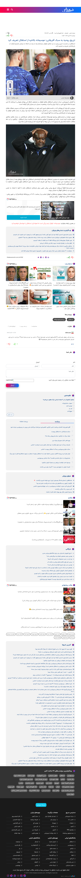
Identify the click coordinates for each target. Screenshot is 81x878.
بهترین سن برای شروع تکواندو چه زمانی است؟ (60, 565)
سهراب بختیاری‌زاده (67, 403)
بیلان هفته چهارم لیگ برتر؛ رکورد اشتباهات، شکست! (58, 687)
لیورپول (57, 783)
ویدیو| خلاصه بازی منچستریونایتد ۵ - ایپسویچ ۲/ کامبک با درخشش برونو (52, 675)
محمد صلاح (53, 848)
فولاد (72, 855)
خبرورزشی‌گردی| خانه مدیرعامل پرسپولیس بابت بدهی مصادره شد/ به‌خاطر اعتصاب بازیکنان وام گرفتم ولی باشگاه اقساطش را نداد (41, 690)
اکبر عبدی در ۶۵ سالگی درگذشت (63, 489)
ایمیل (38, 362)
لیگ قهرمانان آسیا (59, 33)
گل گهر (72, 859)
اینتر (37, 848)
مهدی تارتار (69, 406)
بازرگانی (68, 549)
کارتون (54, 830)
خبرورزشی (68, 10)
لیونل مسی (70, 794)
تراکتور (63, 779)
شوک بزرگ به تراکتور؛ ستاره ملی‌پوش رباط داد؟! (57, 436)
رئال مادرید (70, 779)
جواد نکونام (17, 833)
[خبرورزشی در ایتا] (21, 876)
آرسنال (36, 842)
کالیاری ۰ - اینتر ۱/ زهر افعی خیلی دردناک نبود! (60, 672)
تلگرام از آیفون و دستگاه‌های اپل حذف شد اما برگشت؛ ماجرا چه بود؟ (54, 483)
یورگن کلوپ (53, 852)
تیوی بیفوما (20, 787)
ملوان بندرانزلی (53, 776)
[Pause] (43, 218)
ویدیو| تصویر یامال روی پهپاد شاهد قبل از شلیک (59, 492)
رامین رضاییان (30, 783)
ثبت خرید (23, 217)
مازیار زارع (49, 783)
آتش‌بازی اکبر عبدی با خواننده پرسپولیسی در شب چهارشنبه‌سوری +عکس (52, 486)
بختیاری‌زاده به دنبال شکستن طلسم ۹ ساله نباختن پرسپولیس (53, 458)
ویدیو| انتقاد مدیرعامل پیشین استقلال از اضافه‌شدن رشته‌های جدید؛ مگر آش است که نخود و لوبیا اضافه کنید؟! (42, 655)
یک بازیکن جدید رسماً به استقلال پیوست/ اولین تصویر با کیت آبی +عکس (52, 752)
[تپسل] (8, 199)
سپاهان (72, 852)
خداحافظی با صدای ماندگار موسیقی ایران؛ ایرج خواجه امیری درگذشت (54, 480)
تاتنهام (36, 862)
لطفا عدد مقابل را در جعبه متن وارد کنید (62, 380)
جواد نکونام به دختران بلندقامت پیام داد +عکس (59, 712)
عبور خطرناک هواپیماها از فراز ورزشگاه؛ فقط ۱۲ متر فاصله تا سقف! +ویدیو (53, 240)
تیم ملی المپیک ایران (68, 783)
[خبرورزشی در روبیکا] (18, 876)
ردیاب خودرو (57, 634)
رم (19, 848)
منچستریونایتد (16, 859)
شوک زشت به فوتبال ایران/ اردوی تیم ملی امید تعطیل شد (56, 706)
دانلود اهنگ (26, 634)
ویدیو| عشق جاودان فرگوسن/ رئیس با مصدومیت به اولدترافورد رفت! (54, 703)
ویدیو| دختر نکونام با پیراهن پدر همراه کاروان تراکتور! (56, 462)
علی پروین (11, 787)
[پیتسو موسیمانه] (40, 72)
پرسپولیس (70, 776)
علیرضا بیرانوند (34, 820)
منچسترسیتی (46, 791)
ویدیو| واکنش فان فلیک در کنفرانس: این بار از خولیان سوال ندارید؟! (54, 717)
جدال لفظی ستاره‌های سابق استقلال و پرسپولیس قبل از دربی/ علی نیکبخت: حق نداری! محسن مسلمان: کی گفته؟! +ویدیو (40, 678)
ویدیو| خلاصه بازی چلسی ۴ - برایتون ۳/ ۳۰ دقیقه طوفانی (57, 738)
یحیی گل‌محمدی (16, 830)
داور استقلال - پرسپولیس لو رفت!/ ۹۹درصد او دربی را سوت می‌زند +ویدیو (52, 684)
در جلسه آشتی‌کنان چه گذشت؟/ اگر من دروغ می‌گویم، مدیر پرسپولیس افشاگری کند (49, 720)
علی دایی (35, 826)
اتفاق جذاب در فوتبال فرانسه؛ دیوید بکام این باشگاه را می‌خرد (56, 243)
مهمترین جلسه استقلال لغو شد (63, 749)
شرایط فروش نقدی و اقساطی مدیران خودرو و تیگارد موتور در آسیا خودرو (53, 573)
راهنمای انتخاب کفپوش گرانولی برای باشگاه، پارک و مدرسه (57, 571)
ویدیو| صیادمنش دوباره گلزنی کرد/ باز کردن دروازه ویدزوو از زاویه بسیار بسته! (51, 669)
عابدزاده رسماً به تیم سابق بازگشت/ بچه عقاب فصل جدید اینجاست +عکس (50, 445)
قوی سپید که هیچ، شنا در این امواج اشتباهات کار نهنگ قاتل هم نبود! (53, 649)
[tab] (57, 421)
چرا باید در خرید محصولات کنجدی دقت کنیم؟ (60, 559)
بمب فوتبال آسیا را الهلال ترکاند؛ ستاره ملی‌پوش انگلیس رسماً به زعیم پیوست (51, 740)
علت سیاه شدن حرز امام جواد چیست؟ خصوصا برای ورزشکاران (56, 579)
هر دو (70, 408)
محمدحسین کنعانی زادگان (19, 791)
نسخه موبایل (41, 805)
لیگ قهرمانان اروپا (31, 787)
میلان (57, 787)
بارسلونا (51, 787)
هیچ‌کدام (69, 411)
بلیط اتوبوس (65, 637)
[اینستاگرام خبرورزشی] (8, 876)
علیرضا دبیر (35, 830)
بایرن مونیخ (40, 783)
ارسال (12, 385)
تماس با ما (71, 820)
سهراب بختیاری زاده (68, 787)
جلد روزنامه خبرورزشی (50, 833)
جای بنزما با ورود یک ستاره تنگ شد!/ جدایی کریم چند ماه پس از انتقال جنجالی (51, 726)
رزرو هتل (72, 637)
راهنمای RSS (70, 830)
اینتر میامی (43, 787)
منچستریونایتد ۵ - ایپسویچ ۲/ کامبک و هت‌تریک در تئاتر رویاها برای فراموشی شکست (49, 723)
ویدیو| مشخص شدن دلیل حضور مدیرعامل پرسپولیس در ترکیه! (55, 652)
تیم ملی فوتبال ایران (41, 779)
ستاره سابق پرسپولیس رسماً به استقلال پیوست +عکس (55, 449)
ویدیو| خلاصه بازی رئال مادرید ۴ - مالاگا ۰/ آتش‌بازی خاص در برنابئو (54, 697)
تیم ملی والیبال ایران (68, 791)
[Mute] (45, 218)
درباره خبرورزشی (69, 816)
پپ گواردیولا (52, 855)
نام (74, 362)
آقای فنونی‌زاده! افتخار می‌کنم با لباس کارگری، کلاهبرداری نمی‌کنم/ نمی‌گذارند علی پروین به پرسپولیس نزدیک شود (40, 427)
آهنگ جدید (49, 634)
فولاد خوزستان (54, 779)
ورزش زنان (53, 820)
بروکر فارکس (42, 634)
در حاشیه (53, 826)
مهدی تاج (35, 823)
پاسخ (72, 344)
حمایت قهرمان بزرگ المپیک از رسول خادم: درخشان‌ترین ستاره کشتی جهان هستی (50, 758)
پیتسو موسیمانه (59, 319)
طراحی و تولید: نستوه (66, 876)
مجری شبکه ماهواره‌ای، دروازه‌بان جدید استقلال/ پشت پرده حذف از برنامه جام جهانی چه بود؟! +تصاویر (45, 237)
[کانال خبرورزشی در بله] (24, 876)
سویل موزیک (34, 634)
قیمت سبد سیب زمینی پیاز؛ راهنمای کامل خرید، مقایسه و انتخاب (54, 576)
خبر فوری (64, 634)
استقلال (70, 319)
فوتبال (66, 33)
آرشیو (72, 826)
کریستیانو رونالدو (51, 845)
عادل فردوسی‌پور (16, 816)
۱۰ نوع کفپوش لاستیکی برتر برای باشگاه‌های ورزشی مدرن (57, 553)
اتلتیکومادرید (34, 845)
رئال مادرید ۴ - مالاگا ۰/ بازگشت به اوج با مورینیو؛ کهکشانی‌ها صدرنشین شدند (51, 735)
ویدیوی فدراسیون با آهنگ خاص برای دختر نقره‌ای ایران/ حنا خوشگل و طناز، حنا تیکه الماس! (47, 746)
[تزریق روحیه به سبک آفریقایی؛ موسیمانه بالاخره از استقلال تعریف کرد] (40, 151)
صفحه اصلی (72, 33)
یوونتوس (17, 865)
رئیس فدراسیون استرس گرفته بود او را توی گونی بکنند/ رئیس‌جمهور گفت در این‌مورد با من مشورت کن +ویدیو (42, 235)
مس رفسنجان (70, 862)
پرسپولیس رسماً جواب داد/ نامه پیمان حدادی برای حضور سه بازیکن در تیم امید (51, 729)
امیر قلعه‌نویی (16, 823)
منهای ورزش (66, 476)
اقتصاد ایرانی (57, 637)
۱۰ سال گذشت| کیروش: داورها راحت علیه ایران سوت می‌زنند (56, 743)
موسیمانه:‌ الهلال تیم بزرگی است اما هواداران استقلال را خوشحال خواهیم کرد (36, 223)
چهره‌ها (54, 823)
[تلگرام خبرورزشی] (11, 876)
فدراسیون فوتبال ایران (26, 779)
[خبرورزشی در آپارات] (14, 876)
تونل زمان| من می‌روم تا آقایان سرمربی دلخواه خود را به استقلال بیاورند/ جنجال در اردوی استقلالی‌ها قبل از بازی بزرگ (40, 454)
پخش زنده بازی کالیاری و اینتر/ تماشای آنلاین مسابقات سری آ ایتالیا (54, 700)
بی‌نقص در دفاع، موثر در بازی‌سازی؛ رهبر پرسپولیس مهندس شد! (55, 732)
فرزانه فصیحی (16, 820)
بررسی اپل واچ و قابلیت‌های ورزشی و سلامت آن (59, 562)
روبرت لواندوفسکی (51, 859)
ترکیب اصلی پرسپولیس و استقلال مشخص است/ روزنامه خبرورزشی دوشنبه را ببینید (49, 666)
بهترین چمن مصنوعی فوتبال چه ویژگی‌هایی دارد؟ (59, 556)
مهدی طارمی (35, 833)
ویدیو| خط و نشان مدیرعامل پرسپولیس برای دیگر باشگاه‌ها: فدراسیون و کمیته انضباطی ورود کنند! (46, 663)
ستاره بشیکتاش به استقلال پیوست (60, 432)
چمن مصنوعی (71, 634)
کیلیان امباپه (52, 842)
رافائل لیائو (56, 791)
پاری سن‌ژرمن (34, 859)
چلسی (21, 783)
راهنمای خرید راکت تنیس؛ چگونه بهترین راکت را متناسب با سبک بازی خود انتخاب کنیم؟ (48, 568)
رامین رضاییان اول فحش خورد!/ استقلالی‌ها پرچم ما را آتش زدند (55, 694)
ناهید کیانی (17, 826)
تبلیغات (71, 823)
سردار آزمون (35, 816)
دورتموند (18, 842)
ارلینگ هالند (52, 865)
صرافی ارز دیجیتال (11, 634)
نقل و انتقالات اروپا (19, 776)
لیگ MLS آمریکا (34, 791)
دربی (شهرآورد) (41, 776)
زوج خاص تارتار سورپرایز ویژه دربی (61, 440)
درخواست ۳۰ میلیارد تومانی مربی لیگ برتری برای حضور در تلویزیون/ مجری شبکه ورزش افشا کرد (46, 251)
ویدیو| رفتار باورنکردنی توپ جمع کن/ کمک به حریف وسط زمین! (55, 755)
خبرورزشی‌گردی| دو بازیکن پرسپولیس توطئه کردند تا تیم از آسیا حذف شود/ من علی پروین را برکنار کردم (44, 714)
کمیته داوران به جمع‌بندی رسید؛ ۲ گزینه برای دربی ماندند (55, 467)
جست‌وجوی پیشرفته (68, 833)
